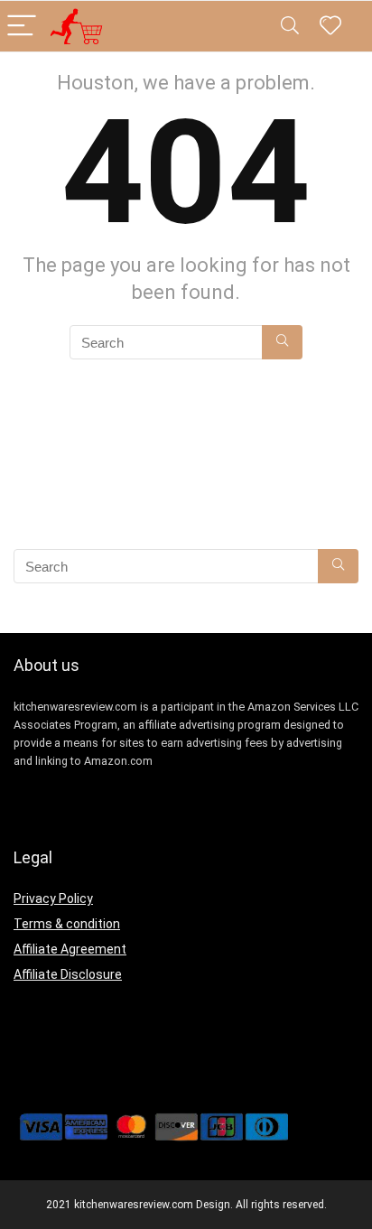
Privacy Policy (53, 898)
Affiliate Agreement (70, 949)
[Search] (290, 27)
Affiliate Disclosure (68, 974)
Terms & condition (67, 924)
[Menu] (21, 27)
